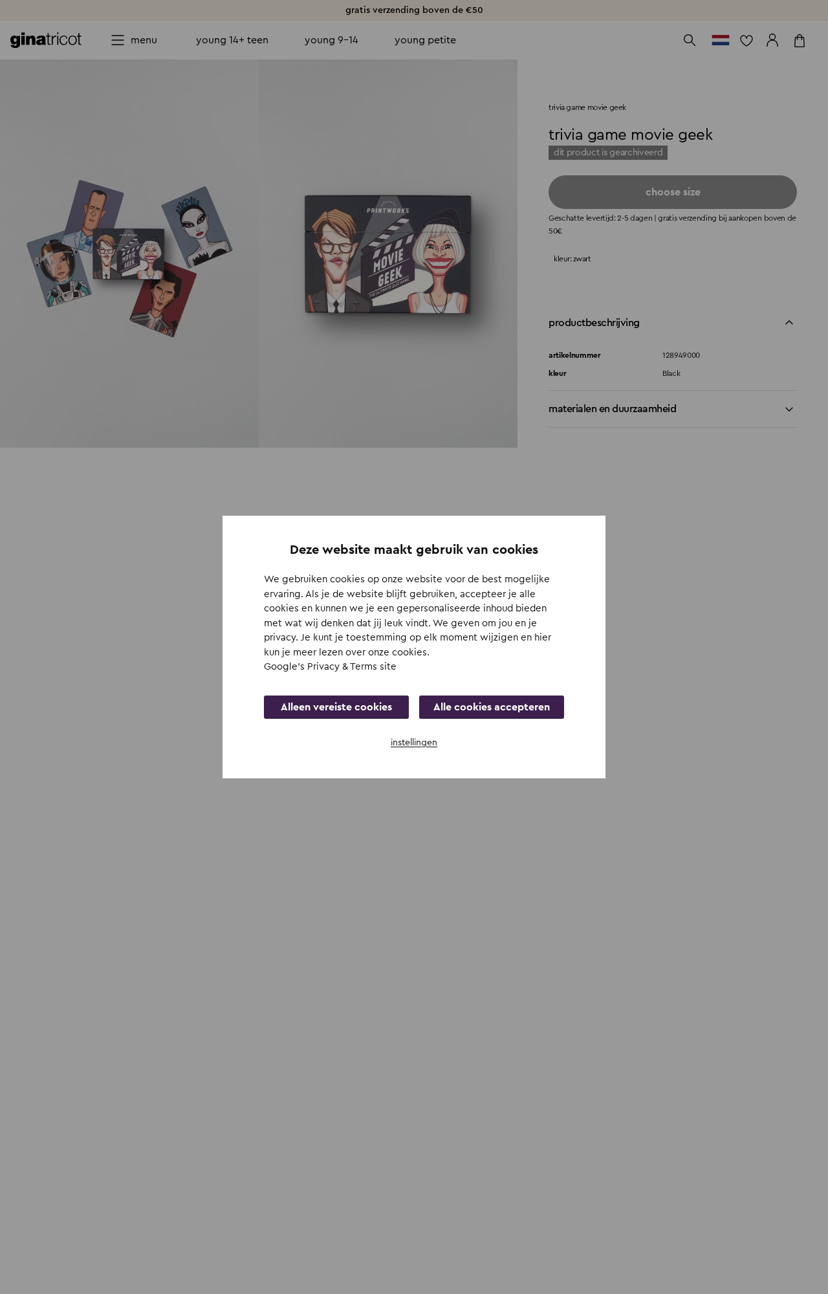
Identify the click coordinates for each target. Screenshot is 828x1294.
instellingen (414, 742)
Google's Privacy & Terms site (330, 667)
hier (542, 637)
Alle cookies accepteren (491, 707)
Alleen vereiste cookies (336, 707)
